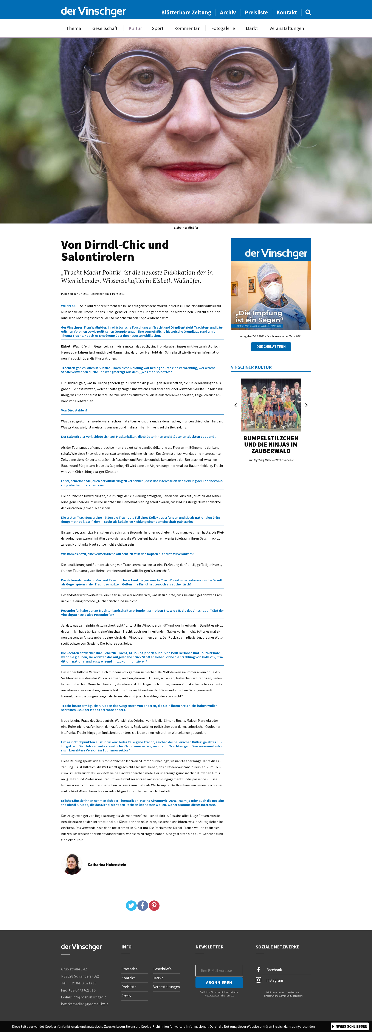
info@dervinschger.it (89, 997)
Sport (157, 28)
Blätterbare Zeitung (186, 12)
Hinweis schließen (349, 1026)
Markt (252, 28)
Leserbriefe (162, 968)
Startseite (129, 968)
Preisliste (256, 12)
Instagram (274, 980)
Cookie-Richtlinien (155, 1026)
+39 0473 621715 (82, 983)
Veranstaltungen (287, 28)
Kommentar (187, 28)
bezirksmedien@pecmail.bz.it (84, 1003)
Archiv (228, 12)
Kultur (135, 28)
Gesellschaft (105, 28)
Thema (73, 28)
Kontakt (286, 12)
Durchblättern (271, 346)
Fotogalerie (223, 28)
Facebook (274, 969)
